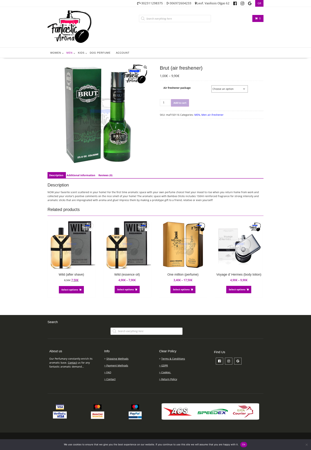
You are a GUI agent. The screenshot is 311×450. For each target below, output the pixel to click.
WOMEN (55, 52)
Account (123, 52)
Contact (72, 362)
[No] (306, 444)
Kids (81, 52)
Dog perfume (100, 52)
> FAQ (107, 372)
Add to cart (179, 102)
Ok (243, 444)
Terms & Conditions (173, 358)
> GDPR (163, 365)
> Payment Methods (116, 365)
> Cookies (165, 372)
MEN (69, 52)
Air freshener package (177, 87)
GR (259, 3)
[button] (145, 67)
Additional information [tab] (81, 175)
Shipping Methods (117, 358)
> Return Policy (168, 379)
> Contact (110, 379)
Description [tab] (56, 175)
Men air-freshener (212, 114)
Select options (69, 289)
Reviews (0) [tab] (105, 175)
